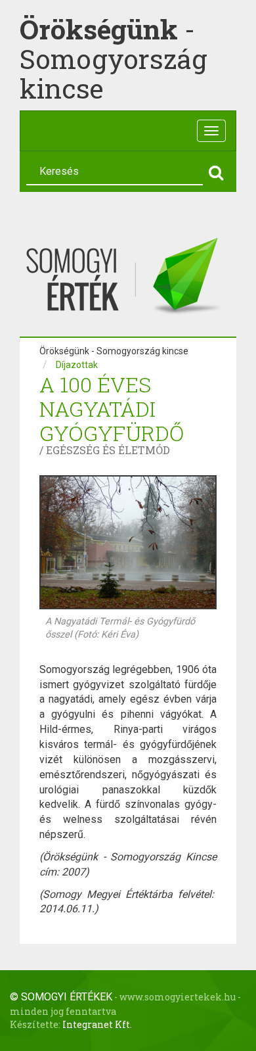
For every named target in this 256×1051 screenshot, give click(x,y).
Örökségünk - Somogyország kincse (113, 351)
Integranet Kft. (97, 1024)
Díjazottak (77, 365)
